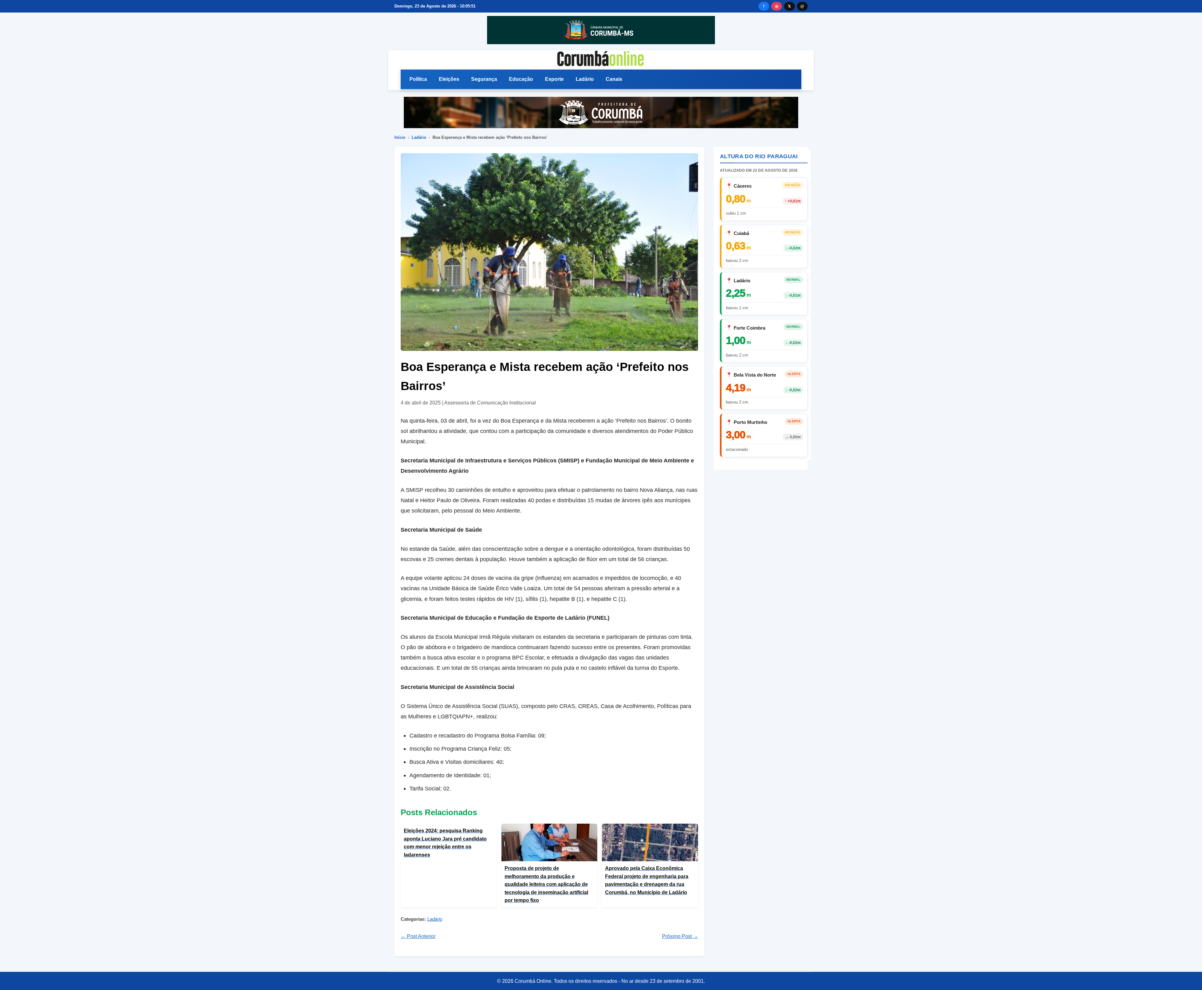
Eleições (449, 79)
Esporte (554, 79)
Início (399, 137)
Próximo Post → (680, 936)
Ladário (585, 79)
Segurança (484, 79)
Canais (614, 79)
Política (418, 79)
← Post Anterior (418, 936)
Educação (521, 79)
